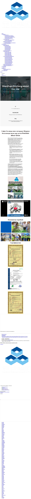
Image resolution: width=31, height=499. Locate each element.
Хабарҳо (3, 67)
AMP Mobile (3, 335)
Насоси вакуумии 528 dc (8, 62)
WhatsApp (1, 392)
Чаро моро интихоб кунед (7, 69)
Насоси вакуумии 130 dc (8, 57)
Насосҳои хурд (4, 44)
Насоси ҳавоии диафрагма (5, 336)
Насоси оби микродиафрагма (9, 35)
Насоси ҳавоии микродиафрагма (14, 336)
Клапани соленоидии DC (7, 43)
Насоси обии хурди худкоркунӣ (9, 36)
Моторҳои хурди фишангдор (7, 50)
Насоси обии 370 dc (8, 48)
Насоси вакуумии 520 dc (8, 61)
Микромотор (3, 34)
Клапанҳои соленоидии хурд (8, 65)
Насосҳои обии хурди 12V (8, 37)
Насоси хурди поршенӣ (8, 40)
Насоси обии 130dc (7, 46)
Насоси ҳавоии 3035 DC (8, 55)
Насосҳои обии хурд (6, 45)
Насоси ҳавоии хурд (6, 39)
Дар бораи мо (4, 68)
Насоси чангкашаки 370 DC (9, 59)
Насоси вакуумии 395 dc (8, 60)
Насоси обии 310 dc (8, 47)
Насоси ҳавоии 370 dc (8, 54)
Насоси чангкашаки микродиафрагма (10, 42)
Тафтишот (1, 344)
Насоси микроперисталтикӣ (7, 64)
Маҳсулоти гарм (4, 334)
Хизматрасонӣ (4, 66)
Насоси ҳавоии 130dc (8, 52)
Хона (2, 33)
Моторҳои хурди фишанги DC (8, 41)
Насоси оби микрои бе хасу (9, 38)
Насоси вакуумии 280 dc (8, 58)
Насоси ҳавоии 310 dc (8, 53)
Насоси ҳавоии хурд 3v (22, 336)
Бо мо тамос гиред (4, 70)
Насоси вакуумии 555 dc (8, 63)
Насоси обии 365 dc (8, 49)
